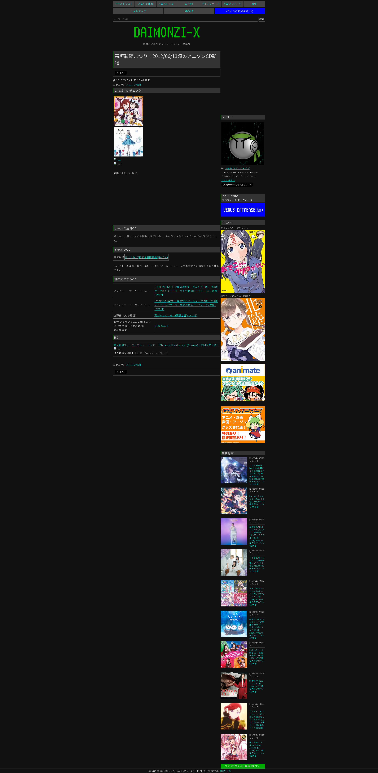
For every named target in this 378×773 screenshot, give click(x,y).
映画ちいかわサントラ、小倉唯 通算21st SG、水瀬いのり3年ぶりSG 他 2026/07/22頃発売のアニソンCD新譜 (256, 628)
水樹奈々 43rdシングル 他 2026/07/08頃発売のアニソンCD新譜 (256, 686)
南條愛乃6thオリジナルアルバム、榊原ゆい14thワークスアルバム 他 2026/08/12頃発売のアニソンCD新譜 (257, 536)
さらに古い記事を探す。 (242, 766)
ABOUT (189, 11)
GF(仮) (189, 3)
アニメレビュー (167, 3)
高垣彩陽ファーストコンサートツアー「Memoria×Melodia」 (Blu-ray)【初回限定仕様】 (166, 345)
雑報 (254, 3)
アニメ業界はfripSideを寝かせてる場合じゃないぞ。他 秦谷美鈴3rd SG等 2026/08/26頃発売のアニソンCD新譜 (256, 475)
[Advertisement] (167, 201)
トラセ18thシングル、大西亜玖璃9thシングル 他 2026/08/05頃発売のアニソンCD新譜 (257, 564)
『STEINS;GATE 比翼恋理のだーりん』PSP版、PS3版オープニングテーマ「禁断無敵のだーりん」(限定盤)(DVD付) (186, 305)
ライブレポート (211, 3)
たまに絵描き (228, 180)
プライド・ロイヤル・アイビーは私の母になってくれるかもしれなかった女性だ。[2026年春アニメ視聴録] (256, 719)
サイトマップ (138, 11)
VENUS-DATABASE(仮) (239, 11)
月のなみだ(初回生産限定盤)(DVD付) (146, 257)
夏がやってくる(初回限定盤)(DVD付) (175, 315)
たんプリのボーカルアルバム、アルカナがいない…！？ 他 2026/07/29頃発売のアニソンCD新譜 (256, 596)
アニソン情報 (145, 3)
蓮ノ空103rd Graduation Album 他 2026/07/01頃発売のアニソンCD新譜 (256, 749)
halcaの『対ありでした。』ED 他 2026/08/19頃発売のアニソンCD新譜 (256, 501)
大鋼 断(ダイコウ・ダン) (237, 168)
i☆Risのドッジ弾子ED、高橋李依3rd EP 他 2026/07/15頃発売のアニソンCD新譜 (256, 657)
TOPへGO (225, 771)
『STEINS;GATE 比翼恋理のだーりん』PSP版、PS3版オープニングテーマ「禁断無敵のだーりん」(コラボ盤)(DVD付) (186, 291)
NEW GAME (161, 325)
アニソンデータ (232, 3)
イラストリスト (124, 3)
